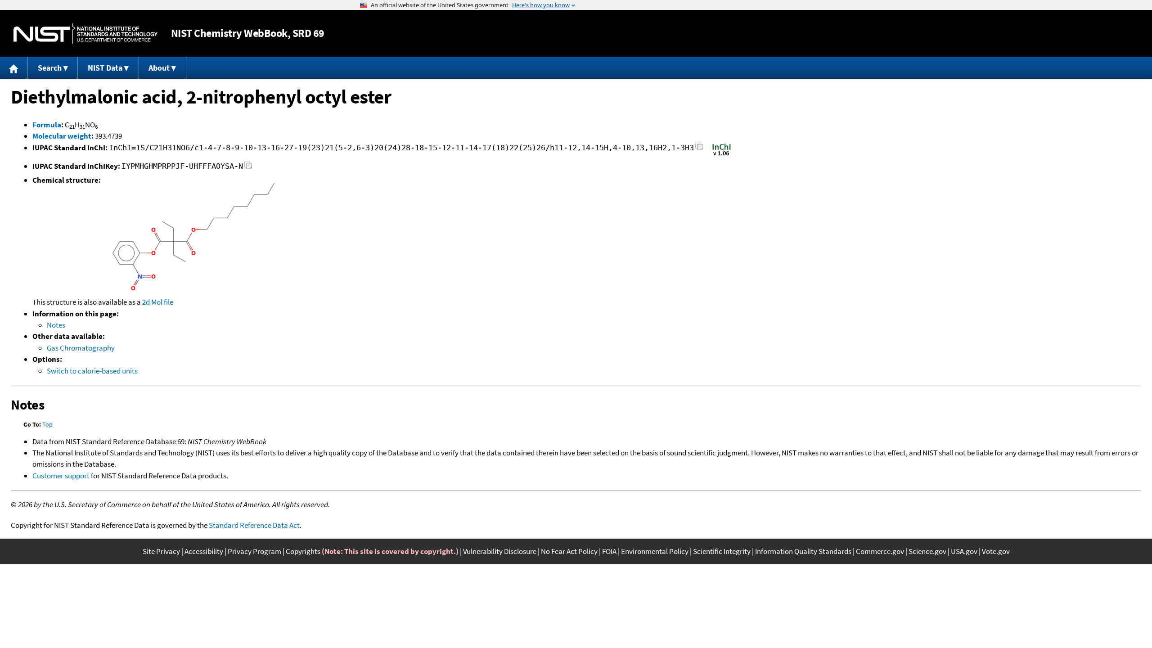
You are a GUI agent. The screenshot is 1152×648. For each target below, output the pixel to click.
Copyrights (303, 551)
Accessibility (203, 551)
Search (50, 68)
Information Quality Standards (803, 551)
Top (47, 424)
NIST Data (105, 68)
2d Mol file (157, 302)
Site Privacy (161, 551)
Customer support (61, 476)
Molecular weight (61, 136)
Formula (46, 125)
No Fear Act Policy (569, 551)
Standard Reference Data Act (254, 525)
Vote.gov (996, 551)
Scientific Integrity (722, 551)
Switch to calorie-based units (92, 371)
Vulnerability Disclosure (499, 551)
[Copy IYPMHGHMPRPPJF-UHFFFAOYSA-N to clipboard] (248, 168)
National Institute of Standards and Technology (86, 33)
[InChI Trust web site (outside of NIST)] (722, 155)
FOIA (609, 551)
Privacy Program (254, 551)
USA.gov (964, 551)
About (159, 68)
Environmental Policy (654, 551)
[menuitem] (14, 68)
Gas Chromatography (81, 348)
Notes (56, 325)
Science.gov (927, 551)
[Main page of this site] (14, 68)
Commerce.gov (880, 551)
